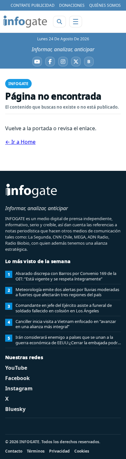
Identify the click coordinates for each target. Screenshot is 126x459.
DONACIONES (72, 5)
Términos (36, 451)
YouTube (16, 367)
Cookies (81, 451)
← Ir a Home (20, 141)
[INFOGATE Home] (25, 21)
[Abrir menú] (75, 21)
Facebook (17, 378)
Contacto (13, 451)
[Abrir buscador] (59, 21)
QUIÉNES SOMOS (105, 5)
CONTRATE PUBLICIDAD (33, 5)
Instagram (19, 388)
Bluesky (15, 409)
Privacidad (59, 451)
